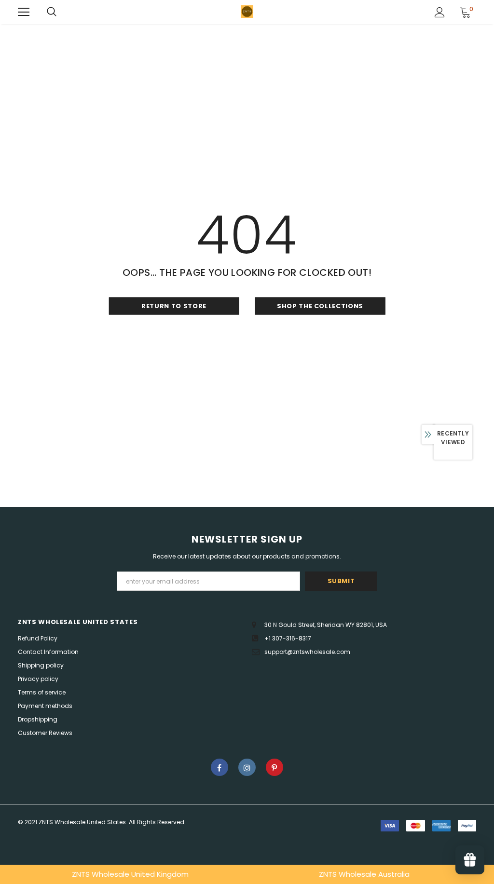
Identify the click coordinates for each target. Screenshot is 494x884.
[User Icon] (440, 12)
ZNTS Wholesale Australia (364, 874)
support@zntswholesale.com (307, 652)
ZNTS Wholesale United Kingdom (130, 874)
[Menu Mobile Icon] (23, 12)
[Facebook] (219, 767)
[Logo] (247, 11)
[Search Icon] (51, 12)
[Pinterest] (274, 767)
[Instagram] (247, 767)
